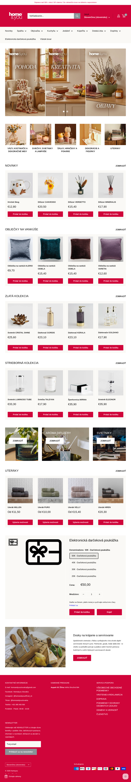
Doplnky (114, 31)
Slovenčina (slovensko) (16, 765)
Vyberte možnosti (20, 522)
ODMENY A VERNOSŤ (107, 710)
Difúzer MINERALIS (107, 202)
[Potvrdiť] (77, 16)
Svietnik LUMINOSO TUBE (20, 399)
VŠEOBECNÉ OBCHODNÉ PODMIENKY (109, 689)
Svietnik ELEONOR (107, 399)
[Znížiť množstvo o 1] (83, 594)
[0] (123, 15)
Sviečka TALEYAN (46, 399)
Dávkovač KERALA (76, 333)
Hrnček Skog (13, 202)
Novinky (9, 31)
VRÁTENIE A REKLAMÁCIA (109, 695)
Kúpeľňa (81, 31)
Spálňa (20, 31)
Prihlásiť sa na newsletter (21, 752)
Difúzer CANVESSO (47, 202)
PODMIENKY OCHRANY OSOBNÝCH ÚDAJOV (108, 704)
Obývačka (35, 31)
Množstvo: (74, 594)
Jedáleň (66, 31)
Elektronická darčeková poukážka (20, 39)
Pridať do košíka (20, 214)
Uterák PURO (44, 507)
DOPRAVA (101, 699)
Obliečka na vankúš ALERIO (20, 266)
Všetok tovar (45, 39)
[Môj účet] (118, 15)
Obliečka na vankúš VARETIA (107, 267)
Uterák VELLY (74, 507)
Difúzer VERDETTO (77, 202)
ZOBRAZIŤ (121, 166)
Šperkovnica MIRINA (77, 399)
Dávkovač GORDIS (46, 333)
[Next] (126, 195)
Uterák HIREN (104, 507)
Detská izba (97, 31)
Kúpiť (109, 612)
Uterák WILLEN (14, 507)
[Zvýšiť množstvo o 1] (99, 594)
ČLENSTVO (102, 714)
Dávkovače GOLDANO (108, 333)
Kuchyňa (51, 31)
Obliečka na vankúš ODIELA (46, 267)
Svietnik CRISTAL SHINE (19, 333)
